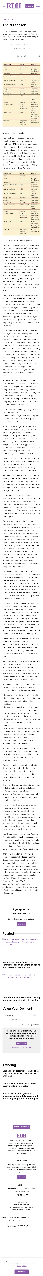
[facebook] (14, 56)
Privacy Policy (7, 1221)
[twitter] (21, 56)
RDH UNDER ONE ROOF (21, 1204)
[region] (21, 1020)
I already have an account (21, 1047)
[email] (29, 56)
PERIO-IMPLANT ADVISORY (21, 1209)
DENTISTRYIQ (29, 1207)
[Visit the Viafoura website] (35, 1025)
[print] (39, 56)
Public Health (8, 19)
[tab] (9, 1015)
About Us (5, 1217)
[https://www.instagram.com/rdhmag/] (18, 1195)
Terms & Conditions (19, 1221)
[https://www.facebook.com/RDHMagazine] (16, 1195)
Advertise (13, 1217)
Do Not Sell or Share (23, 1217)
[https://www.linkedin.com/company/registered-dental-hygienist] (21, 1195)
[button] (4, 6)
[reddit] (25, 56)
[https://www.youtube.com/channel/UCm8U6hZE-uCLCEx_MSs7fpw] (27, 1195)
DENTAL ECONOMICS (16, 1207)
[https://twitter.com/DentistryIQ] (24, 1195)
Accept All (21, 1271)
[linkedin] (18, 56)
